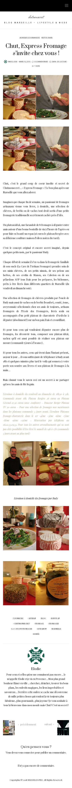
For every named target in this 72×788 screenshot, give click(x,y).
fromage (39, 623)
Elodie (14, 62)
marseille (56, 628)
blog (43, 618)
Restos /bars (46, 38)
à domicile (18, 618)
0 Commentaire (41, 62)
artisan (32, 618)
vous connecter (26, 752)
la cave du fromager (22, 628)
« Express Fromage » (33, 188)
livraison (42, 628)
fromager (54, 623)
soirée (36, 634)
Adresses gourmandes (30, 38)
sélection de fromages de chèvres (26, 298)
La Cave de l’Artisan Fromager (34, 266)
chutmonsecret (36, 17)
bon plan (55, 618)
